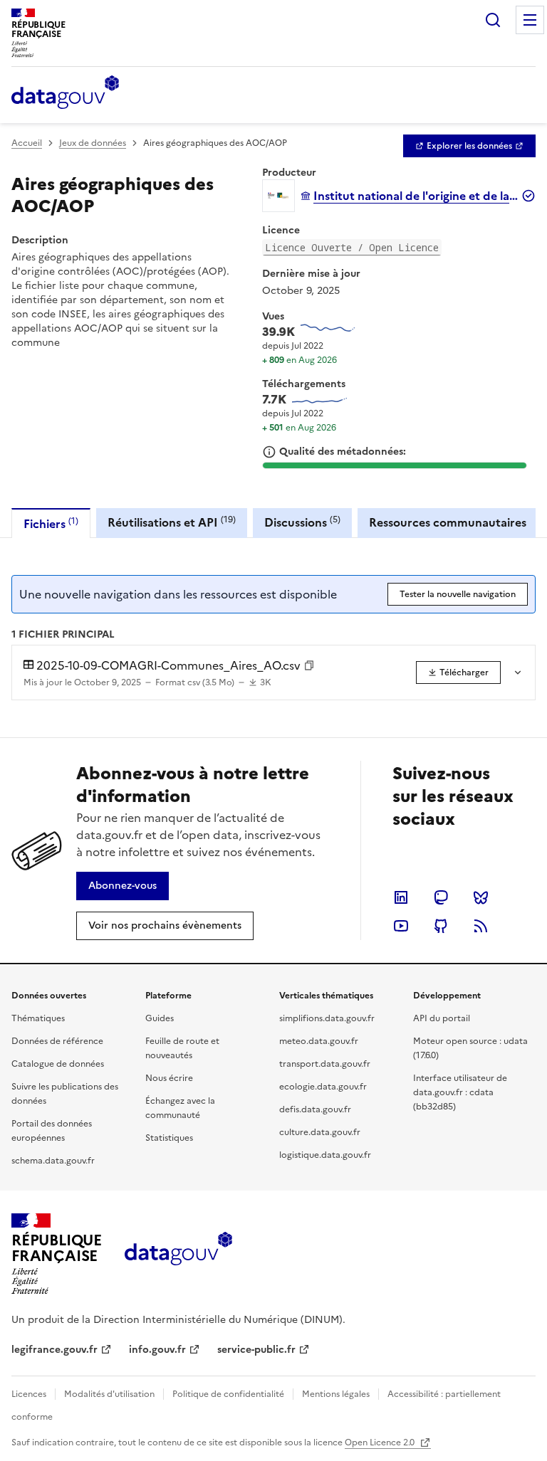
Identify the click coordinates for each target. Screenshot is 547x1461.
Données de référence (57, 1041)
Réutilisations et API (172, 522)
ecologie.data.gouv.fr (323, 1086)
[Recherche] (493, 20)
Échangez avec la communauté (180, 1108)
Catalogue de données (57, 1063)
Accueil (26, 143)
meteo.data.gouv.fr (318, 1041)
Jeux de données (92, 143)
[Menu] (530, 20)
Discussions (302, 522)
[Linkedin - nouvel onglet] (401, 897)
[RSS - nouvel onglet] (481, 926)
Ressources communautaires (447, 522)
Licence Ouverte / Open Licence (352, 247)
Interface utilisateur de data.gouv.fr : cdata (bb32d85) (460, 1092)
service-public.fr (256, 1349)
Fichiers (51, 523)
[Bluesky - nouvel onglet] (481, 897)
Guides (159, 1018)
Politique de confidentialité (228, 1394)
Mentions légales (336, 1394)
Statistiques (169, 1138)
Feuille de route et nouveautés (182, 1048)
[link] (469, 146)
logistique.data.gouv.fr (325, 1155)
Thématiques (38, 1018)
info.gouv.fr (157, 1349)
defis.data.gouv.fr (315, 1109)
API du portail (441, 1018)
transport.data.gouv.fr (324, 1063)
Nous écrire (169, 1078)
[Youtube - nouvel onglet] (401, 926)
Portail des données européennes (51, 1130)
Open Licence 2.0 (381, 1442)
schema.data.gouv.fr (53, 1160)
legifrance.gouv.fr (54, 1349)
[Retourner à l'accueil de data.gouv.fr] (65, 93)
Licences (28, 1394)
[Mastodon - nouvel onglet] (441, 897)
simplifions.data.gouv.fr (327, 1018)
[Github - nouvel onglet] (441, 926)
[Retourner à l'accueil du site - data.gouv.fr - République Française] (178, 1254)
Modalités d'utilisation (109, 1394)
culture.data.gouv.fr (319, 1132)
